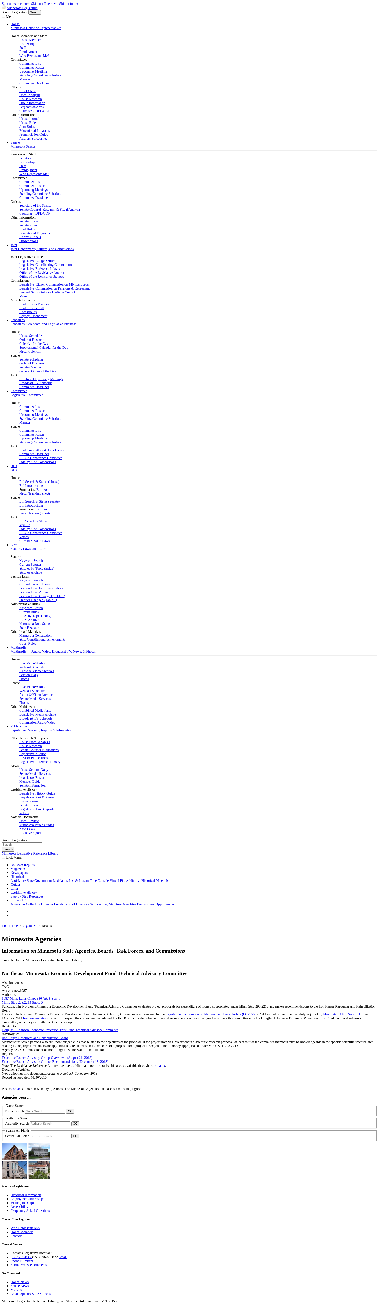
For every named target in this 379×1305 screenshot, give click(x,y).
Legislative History (24, 892)
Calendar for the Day (33, 343)
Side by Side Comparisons (37, 462)
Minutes (24, 79)
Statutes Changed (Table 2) (38, 600)
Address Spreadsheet (33, 138)
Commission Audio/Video (37, 722)
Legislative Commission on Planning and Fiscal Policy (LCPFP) (210, 1014)
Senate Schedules (31, 359)
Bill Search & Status (33, 521)
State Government (39, 880)
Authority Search (17, 1123)
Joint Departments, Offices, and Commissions (42, 249)
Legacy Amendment (33, 316)
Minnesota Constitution (35, 635)
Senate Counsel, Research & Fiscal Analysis (49, 209)
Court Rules (27, 643)
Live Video (27, 663)
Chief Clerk (27, 91)
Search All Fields (17, 1136)
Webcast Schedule (32, 667)
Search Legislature (14, 12)
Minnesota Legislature (22, 8)
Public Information (32, 103)
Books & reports (30, 833)
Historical (17, 876)
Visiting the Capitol (24, 1203)
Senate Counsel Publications (39, 750)
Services (96, 904)
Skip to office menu (44, 3)
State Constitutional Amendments (42, 639)
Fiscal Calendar (30, 351)
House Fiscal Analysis (34, 742)
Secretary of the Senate (35, 205)
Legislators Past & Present (37, 797)
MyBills (24, 525)
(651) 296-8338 (21, 1257)
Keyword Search (31, 560)
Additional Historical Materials (147, 880)
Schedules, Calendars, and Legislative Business (43, 324)
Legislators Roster (31, 777)
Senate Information (32, 785)
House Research (30, 99)
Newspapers (19, 873)
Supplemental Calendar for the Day (43, 347)
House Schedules (31, 336)
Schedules (18, 320)
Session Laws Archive (34, 592)
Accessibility (28, 312)
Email (63, 1257)
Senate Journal (29, 221)
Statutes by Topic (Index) (36, 568)
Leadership (27, 44)
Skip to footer (68, 3)
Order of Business (31, 339)
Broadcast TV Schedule (35, 383)
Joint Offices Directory (35, 304)
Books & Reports (23, 865)
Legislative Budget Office (37, 261)
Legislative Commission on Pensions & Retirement (54, 288)
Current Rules (29, 612)
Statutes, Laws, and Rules (28, 549)
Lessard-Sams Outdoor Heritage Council (47, 292)
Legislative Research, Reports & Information (41, 730)
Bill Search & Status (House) (39, 482)
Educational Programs (34, 130)
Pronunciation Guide (33, 134)
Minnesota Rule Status (34, 624)
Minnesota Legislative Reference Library (30, 853)
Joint (14, 245)
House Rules (28, 122)
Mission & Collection (25, 904)
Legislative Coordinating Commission (45, 265)
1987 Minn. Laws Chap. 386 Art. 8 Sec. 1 (31, 998)
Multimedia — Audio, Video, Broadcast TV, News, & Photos (53, 651)
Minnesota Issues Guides (36, 825)
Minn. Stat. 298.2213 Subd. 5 (22, 1002)
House (15, 24)
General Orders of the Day (37, 371)
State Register (28, 627)
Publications (19, 726)
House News (20, 1282)
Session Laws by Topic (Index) (41, 588)
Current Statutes (30, 564)
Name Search (15, 1111)
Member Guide (29, 781)
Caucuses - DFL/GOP (34, 111)
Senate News (20, 1286)
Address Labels (30, 237)
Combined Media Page (35, 710)
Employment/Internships (27, 1199)
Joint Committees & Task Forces (41, 450)
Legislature (18, 880)
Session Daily (28, 675)
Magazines (18, 869)
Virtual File (117, 880)
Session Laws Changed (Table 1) (42, 596)
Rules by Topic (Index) (35, 616)
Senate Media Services (35, 699)
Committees (19, 391)
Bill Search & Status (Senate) (39, 501)
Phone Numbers (22, 1261)
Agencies (29, 926)
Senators (25, 158)
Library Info (19, 900)
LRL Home (10, 926)
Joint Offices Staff (31, 308)
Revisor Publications (33, 758)
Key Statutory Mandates (119, 904)
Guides (15, 884)
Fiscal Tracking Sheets (34, 493)
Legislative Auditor (32, 754)
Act (46, 489)
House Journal (29, 119)
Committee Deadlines (34, 83)
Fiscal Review (29, 821)
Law (14, 545)
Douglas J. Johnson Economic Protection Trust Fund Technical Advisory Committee (60, 1030)
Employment (28, 51)
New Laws (27, 829)
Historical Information (26, 1195)
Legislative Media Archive (37, 714)
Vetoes (24, 537)
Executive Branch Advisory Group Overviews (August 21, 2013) (47, 1058)
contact (16, 1089)
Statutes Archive (30, 572)
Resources (36, 896)
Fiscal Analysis (29, 95)
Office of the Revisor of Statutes (41, 276)
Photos (24, 679)
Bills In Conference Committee (40, 458)
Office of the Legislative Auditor (41, 272)
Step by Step (19, 896)
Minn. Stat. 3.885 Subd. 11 (341, 1014)
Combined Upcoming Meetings (41, 379)
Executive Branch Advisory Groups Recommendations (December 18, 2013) (55, 1061)
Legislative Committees (27, 395)
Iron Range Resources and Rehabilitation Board (35, 1038)
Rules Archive (29, 620)
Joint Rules (27, 126)
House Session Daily (33, 770)
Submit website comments (29, 1265)
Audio (40, 663)
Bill (38, 489)
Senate (15, 142)
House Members (30, 40)
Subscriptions (28, 241)
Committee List (30, 63)
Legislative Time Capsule (36, 809)
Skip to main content (16, 3)
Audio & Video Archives (36, 671)
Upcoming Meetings (33, 71)
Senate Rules (28, 225)
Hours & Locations (54, 904)
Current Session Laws (34, 541)
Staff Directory (78, 904)
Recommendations (36, 1018)
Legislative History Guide (37, 793)
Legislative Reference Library (40, 268)
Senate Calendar (30, 367)
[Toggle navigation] (3, 17)
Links (14, 888)
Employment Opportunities (155, 904)
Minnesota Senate (23, 146)
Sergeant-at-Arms (31, 107)
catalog (160, 1065)
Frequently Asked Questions (30, 1211)
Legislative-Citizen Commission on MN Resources (54, 284)
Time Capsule (99, 880)
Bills (14, 466)
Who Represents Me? (34, 55)
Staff (22, 48)
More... (24, 296)
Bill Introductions (31, 485)
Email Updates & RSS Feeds (31, 1294)
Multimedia (18, 647)
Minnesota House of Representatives (36, 28)
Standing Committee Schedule (40, 75)
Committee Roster (31, 67)
